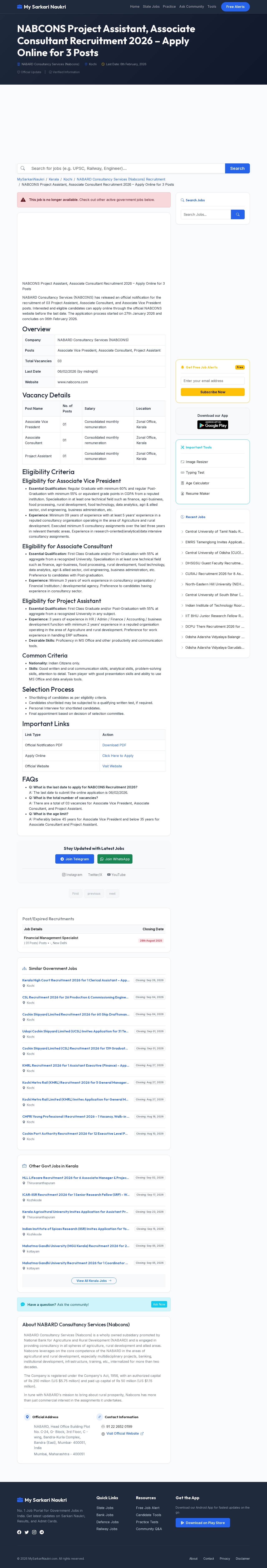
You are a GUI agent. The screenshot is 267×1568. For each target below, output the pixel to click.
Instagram (74, 875)
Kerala (54, 179)
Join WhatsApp (117, 859)
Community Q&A (149, 1529)
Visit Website (112, 766)
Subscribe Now (212, 392)
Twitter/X (95, 875)
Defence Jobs (107, 1522)
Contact (208, 1558)
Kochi (67, 179)
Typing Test (195, 472)
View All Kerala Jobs (92, 1280)
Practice (169, 6)
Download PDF (114, 745)
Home (135, 6)
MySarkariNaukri (30, 179)
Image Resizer (197, 462)
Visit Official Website (123, 1433)
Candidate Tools (148, 1515)
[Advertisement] (133, 127)
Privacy (225, 1558)
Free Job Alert (147, 1508)
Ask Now (159, 1304)
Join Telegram (77, 859)
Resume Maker (198, 493)
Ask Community (191, 6)
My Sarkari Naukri (45, 7)
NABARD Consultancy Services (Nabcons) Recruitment (121, 179)
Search (237, 168)
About (193, 1558)
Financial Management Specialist (51, 938)
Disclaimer (243, 1558)
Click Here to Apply (118, 756)
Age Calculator (197, 483)
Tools (211, 6)
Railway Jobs (106, 1529)
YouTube (118, 875)
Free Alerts (235, 7)
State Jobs (151, 6)
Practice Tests (147, 1522)
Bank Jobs (104, 1515)
